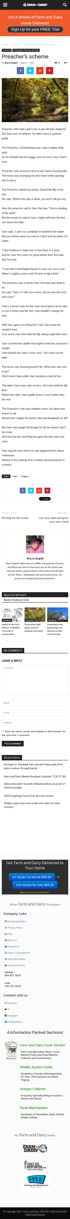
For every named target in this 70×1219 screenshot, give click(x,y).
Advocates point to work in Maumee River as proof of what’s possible (34, 785)
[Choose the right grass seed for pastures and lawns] (35, 614)
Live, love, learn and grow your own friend (53, 519)
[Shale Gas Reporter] (35, 1169)
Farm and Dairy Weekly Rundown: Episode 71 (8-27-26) (35, 776)
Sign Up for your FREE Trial (35, 29)
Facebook (11, 1003)
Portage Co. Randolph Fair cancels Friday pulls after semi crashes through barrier (33, 766)
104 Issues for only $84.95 (35, 885)
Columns (6, 50)
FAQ (9, 934)
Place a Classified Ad (18, 953)
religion (25, 476)
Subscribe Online (16, 959)
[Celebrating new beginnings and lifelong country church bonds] (57, 614)
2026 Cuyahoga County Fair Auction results (28, 795)
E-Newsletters (14, 1022)
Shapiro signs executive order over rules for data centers (32, 805)
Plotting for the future (15, 518)
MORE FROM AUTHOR (16, 600)
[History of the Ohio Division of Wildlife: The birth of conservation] (12, 614)
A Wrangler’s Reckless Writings (26, 50)
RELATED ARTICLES (15, 595)
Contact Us (13, 946)
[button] (65, 5)
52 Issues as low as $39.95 (31, 877)
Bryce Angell (11, 62)
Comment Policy (16, 965)
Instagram (12, 1015)
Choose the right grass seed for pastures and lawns (34, 627)
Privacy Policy (15, 928)
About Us (12, 940)
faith (15, 476)
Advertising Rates (16, 921)
